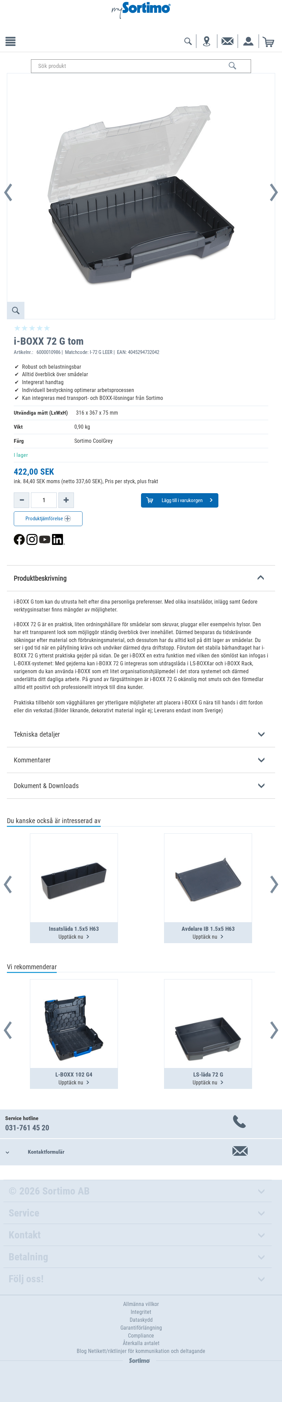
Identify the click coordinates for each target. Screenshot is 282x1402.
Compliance (141, 1335)
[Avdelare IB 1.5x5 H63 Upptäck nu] (208, 861)
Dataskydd (141, 1320)
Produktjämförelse (44, 518)
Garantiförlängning (141, 1327)
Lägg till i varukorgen (182, 500)
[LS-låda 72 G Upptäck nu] (208, 1007)
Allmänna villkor (141, 1304)
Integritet (141, 1312)
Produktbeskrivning (40, 578)
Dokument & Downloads (46, 786)
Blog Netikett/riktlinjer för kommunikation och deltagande (141, 1351)
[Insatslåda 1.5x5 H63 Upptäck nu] (74, 861)
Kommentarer (32, 760)
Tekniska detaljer (37, 734)
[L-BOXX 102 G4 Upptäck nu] (74, 1007)
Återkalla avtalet (141, 1343)
